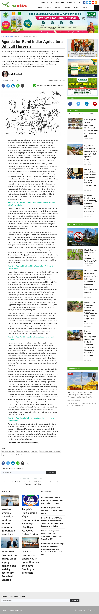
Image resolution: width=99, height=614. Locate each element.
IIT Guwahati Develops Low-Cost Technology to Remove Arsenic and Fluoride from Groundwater (90, 203)
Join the (50, 85)
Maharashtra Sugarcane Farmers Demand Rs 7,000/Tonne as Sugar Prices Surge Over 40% (90, 311)
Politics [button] (58, 8)
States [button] (76, 8)
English (78, 2)
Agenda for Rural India (8, 451)
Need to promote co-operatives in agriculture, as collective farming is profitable (30, 562)
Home (40, 8)
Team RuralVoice (88, 138)
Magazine (69, 2)
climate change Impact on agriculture (50, 451)
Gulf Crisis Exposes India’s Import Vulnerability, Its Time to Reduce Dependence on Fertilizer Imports (77, 394)
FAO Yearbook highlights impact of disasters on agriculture (49, 483)
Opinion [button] (67, 8)
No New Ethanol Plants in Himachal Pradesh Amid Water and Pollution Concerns (52, 500)
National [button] (48, 8)
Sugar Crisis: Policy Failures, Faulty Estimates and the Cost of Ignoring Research (90, 152)
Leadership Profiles (59, 2)
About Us (49, 2)
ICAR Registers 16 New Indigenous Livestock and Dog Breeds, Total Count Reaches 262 (91, 128)
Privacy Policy (92, 610)
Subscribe (51, 472)
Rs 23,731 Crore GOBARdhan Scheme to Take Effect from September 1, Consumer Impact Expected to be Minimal (91, 281)
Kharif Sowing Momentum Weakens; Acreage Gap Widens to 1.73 (52, 510)
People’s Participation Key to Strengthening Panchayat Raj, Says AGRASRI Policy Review (30, 522)
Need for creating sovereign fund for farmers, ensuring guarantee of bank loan (8, 522)
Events (85, 8)
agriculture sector (7, 455)
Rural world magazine (23, 451)
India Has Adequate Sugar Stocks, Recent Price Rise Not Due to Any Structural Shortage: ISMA (90, 177)
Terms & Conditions (80, 610)
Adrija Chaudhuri (15, 74)
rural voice (34, 451)
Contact (43, 2)
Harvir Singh (87, 162)
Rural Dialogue (9, 36)
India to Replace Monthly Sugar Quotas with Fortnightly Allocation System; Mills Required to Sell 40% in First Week (52, 549)
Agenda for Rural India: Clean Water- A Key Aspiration (17, 483)
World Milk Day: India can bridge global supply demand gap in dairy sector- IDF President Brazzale (9, 565)
